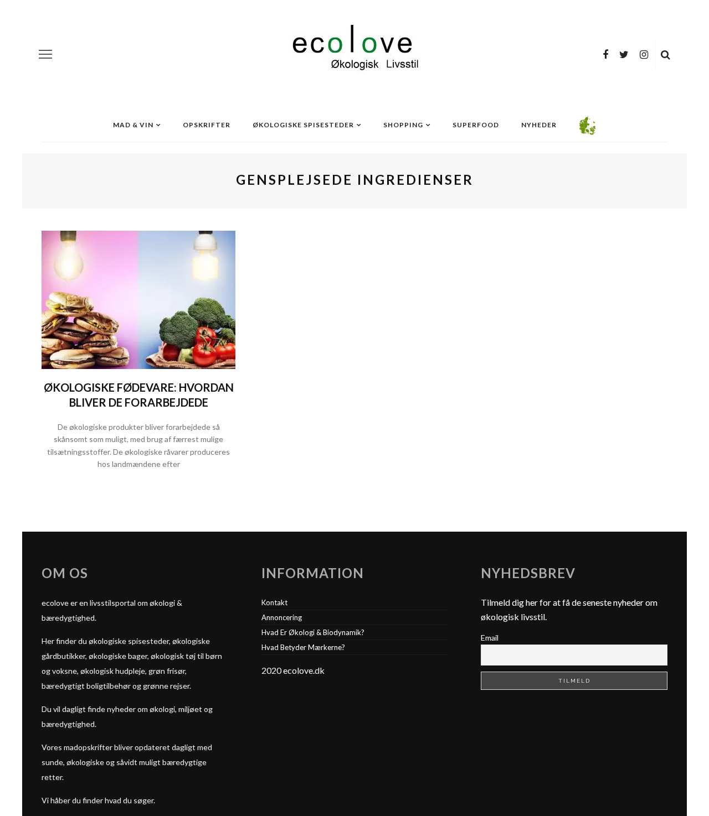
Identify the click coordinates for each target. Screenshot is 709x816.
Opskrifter (206, 125)
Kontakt (274, 602)
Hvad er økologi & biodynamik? (312, 632)
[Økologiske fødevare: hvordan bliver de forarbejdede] (138, 298)
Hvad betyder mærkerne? (303, 647)
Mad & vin (133, 125)
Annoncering (281, 617)
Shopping (403, 125)
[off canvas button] (45, 54)
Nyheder (539, 125)
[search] (665, 54)
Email (490, 637)
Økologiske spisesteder (303, 125)
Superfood (476, 125)
